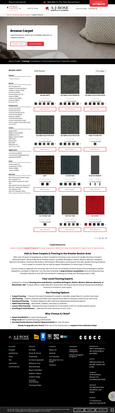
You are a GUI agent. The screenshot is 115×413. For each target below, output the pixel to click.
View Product (45, 109)
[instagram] (90, 337)
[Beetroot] (94, 224)
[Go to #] (100, 9)
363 (106, 238)
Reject (90, 410)
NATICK (91, 359)
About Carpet (25, 15)
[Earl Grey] (74, 184)
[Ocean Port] (65, 184)
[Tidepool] (70, 165)
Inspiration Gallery (69, 61)
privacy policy (19, 410)
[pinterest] (85, 337)
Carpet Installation (71, 248)
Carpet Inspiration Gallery (50, 248)
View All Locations (13, 10)
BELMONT (92, 398)
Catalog (25, 61)
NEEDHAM (92, 385)
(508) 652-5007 (14, 8)
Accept (78, 410)
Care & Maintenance (51, 61)
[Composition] (73, 103)
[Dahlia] (90, 224)
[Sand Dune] (100, 184)
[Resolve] (70, 205)
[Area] (45, 84)
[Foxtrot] (45, 205)
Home (9, 15)
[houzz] (99, 337)
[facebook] (81, 337)
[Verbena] (98, 224)
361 (100, 238)
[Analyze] (65, 224)
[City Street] (79, 184)
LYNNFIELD (92, 372)
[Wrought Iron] (95, 184)
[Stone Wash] (102, 224)
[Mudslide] (95, 124)
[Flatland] (52, 103)
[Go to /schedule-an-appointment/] (98, 3)
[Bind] (45, 124)
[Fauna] (48, 103)
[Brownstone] (70, 184)
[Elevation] (44, 103)
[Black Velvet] (47, 184)
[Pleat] (48, 144)
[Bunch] (40, 144)
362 (103, 238)
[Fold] (44, 144)
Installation (35, 61)
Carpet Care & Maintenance (92, 248)
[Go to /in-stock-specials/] (24, 2)
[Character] (65, 103)
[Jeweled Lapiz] (95, 165)
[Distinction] (77, 103)
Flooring (15, 15)
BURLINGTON (93, 346)
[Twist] (52, 144)
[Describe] (69, 224)
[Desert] (40, 103)
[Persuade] (73, 224)
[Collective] (69, 103)
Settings (101, 410)
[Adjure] (77, 224)
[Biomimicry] (70, 84)
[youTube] (95, 337)
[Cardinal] (95, 205)
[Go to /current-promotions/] (63, 2)
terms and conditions (33, 410)
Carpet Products (30, 248)
